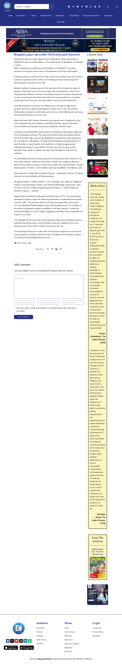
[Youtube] (78, 6)
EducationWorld (44, 659)
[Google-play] (100, 6)
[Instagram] (82, 6)
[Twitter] (48, 249)
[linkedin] (56, 249)
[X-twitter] (73, 6)
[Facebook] (69, 6)
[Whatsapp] (91, 6)
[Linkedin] (86, 6)
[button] (108, 6)
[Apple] (95, 6)
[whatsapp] (60, 249)
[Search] (51, 6)
